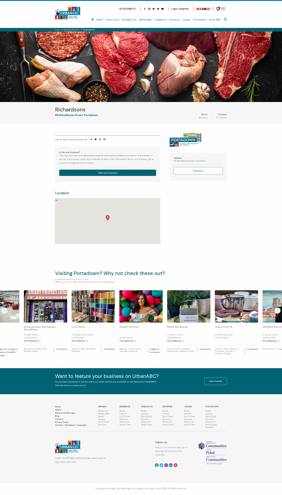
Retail (100, 416)
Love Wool (78, 327)
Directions (198, 170)
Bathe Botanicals (177, 327)
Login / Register (180, 8)
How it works (215, 381)
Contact (59, 419)
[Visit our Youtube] (162, 8)
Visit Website (31, 341)
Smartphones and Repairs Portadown (40, 328)
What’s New (103, 413)
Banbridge (145, 19)
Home (58, 406)
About (58, 409)
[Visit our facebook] (144, 8)
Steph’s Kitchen (129, 327)
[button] (108, 218)
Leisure (101, 419)
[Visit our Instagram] (149, 8)
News (99, 19)
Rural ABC (215, 19)
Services (102, 424)
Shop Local (112, 19)
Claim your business (107, 173)
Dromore (174, 19)
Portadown (200, 19)
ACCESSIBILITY (127, 8)
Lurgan (186, 19)
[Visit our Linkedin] (170, 465)
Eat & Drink (103, 421)
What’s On (103, 411)
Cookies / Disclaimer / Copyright (71, 425)
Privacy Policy (61, 422)
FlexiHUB (209, 427)
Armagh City (129, 19)
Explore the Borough (65, 413)
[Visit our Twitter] (153, 8)
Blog (57, 416)
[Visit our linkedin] (158, 8)
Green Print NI (223, 327)
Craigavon (160, 19)
